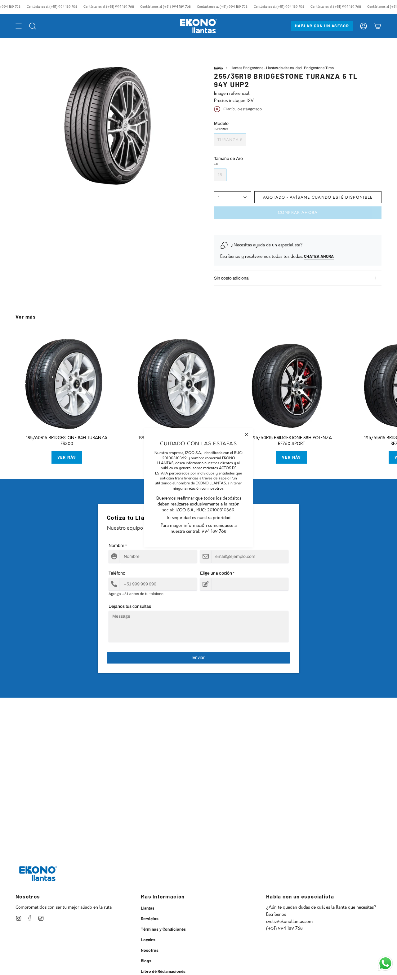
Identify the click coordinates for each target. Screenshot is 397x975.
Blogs (146, 960)
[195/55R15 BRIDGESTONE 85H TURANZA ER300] (179, 380)
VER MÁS (66, 457)
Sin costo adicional (231, 278)
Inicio (218, 68)
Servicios (149, 918)
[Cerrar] (246, 434)
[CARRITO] (378, 26)
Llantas (147, 908)
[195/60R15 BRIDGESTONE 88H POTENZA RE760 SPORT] (291, 380)
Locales (148, 939)
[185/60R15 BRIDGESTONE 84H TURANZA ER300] (67, 380)
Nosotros (149, 950)
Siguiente (387, 380)
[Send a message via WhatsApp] (385, 963)
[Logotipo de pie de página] (38, 873)
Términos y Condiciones (163, 929)
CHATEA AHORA (319, 256)
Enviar (198, 657)
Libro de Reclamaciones (163, 971)
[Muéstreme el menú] (18, 26)
